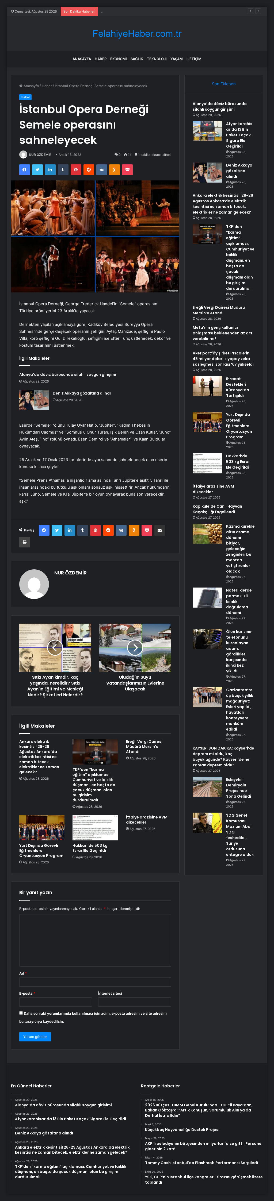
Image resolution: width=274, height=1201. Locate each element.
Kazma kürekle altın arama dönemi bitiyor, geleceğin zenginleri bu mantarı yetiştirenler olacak (240, 549)
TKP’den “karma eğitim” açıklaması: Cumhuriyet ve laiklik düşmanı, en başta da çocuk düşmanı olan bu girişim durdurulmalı (94, 785)
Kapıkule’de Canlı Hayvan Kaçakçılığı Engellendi (217, 509)
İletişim (194, 59)
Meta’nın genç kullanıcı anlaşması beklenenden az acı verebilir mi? (222, 333)
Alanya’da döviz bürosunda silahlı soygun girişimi (67, 374)
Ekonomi (118, 59)
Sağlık (137, 59)
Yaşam (176, 59)
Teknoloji (157, 59)
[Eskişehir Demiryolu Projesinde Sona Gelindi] (207, 787)
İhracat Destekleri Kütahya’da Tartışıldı (237, 387)
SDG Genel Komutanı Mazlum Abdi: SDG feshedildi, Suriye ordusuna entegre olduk (240, 835)
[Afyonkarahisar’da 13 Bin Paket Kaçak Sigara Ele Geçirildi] (207, 131)
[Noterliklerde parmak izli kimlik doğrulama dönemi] (207, 598)
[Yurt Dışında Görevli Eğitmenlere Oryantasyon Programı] (42, 827)
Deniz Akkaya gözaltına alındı (125, 11)
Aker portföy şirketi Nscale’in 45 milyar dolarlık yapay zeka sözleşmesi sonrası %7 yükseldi (223, 358)
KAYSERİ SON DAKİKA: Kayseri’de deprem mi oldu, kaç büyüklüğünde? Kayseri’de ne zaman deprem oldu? (223, 757)
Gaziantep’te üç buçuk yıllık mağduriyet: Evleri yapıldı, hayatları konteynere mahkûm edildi (239, 709)
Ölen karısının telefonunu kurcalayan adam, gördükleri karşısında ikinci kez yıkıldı (239, 651)
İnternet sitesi (110, 993)
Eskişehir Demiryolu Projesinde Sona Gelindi (238, 788)
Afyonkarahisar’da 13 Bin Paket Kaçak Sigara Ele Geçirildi (239, 135)
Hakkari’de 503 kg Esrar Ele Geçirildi (90, 848)
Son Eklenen (224, 83)
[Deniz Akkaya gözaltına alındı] (34, 400)
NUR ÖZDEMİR (40, 155)
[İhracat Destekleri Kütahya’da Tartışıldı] (207, 386)
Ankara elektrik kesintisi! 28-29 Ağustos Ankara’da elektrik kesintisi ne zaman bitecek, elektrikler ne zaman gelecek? (39, 757)
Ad (23, 973)
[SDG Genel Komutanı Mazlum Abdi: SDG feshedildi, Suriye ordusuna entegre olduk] (207, 823)
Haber (100, 59)
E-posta (27, 993)
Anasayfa (82, 59)
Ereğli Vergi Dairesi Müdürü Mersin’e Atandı (144, 746)
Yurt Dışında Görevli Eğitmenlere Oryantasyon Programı (41, 850)
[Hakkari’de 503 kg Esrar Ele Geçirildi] (95, 827)
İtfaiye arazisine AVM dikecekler (147, 819)
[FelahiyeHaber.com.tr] (137, 33)
